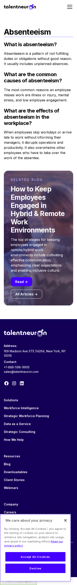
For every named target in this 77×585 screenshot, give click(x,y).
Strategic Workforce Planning (26, 416)
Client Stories (14, 480)
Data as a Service (17, 424)
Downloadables (15, 472)
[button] (69, 7)
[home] (20, 7)
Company (11, 504)
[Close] (65, 520)
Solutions (11, 400)
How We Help (14, 439)
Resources (12, 456)
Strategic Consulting (19, 432)
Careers (10, 512)
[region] (35, 548)
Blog (7, 464)
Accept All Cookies (35, 556)
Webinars (11, 488)
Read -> (21, 282)
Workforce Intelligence (21, 408)
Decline (35, 568)
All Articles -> (26, 294)
